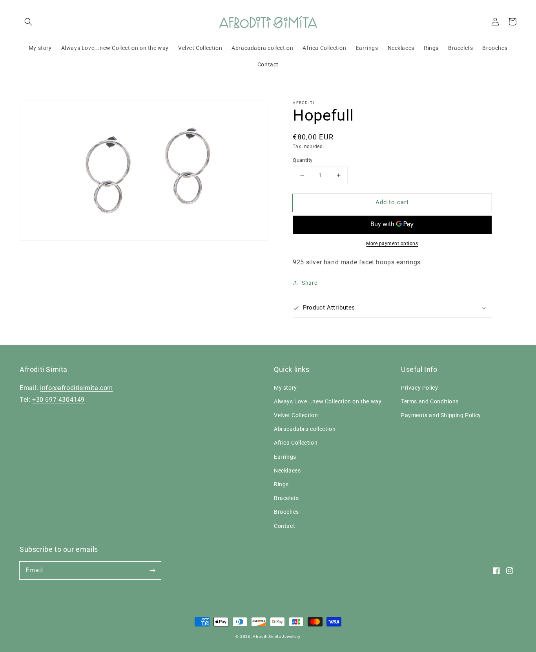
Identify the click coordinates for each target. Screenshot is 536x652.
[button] (28, 21)
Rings (281, 484)
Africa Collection (295, 443)
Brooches (286, 512)
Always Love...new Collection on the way (327, 401)
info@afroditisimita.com (76, 388)
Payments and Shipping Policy (441, 415)
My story (285, 388)
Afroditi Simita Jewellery (277, 636)
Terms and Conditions (430, 401)
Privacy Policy (419, 388)
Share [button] (309, 283)
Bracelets (286, 498)
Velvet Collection (296, 415)
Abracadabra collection (304, 429)
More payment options (392, 243)
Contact (284, 526)
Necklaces (287, 470)
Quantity (302, 160)
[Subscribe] (152, 570)
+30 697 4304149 (58, 399)
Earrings (285, 457)
